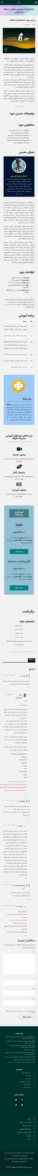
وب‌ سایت (33, 998)
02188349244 (19, 645)
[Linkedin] (22, 1105)
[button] (36, 2)
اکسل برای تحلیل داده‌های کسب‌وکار (24, 1059)
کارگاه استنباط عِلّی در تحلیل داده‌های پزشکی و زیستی (19, 1057)
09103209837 (19, 629)
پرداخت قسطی (19, 588)
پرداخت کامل (19, 551)
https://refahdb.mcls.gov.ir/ (16, 782)
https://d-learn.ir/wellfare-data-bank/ (15, 790)
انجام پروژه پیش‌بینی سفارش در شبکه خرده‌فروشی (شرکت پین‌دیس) (20, 1042)
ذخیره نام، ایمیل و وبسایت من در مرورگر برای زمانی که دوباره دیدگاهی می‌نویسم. (20, 1012)
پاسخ (29, 687)
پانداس (20, 651)
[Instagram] (22, 1099)
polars (29, 651)
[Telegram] (16, 1099)
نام (34, 978)
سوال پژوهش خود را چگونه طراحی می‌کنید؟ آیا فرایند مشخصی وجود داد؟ (20, 1053)
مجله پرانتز (19, 1069)
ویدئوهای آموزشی (10, 304)
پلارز (18, 651)
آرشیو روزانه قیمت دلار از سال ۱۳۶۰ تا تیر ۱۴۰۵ (21, 1062)
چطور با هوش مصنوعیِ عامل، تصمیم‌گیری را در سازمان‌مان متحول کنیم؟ (21, 1046)
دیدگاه (33, 952)
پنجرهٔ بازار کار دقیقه (29, 1050)
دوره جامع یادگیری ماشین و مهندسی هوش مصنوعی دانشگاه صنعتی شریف (20, 1037)
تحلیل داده (12, 651)
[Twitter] (16, 1105)
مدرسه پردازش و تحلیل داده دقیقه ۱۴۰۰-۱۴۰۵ (19, 1167)
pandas (26, 651)
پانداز (23, 651)
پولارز (16, 651)
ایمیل (33, 988)
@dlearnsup (19, 637)
